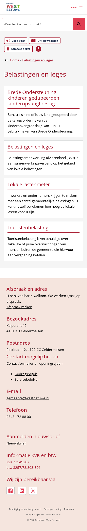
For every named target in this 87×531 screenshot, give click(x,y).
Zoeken (79, 24)
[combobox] (37, 24)
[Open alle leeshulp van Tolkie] (38, 49)
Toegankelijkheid (35, 514)
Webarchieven (53, 514)
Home (14, 60)
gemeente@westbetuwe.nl (27, 398)
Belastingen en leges (37, 60)
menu (74, 7)
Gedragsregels (26, 374)
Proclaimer (69, 509)
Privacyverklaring (53, 509)
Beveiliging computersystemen (25, 509)
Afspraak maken (19, 306)
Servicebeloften (27, 379)
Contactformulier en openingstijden (34, 363)
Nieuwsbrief (16, 443)
